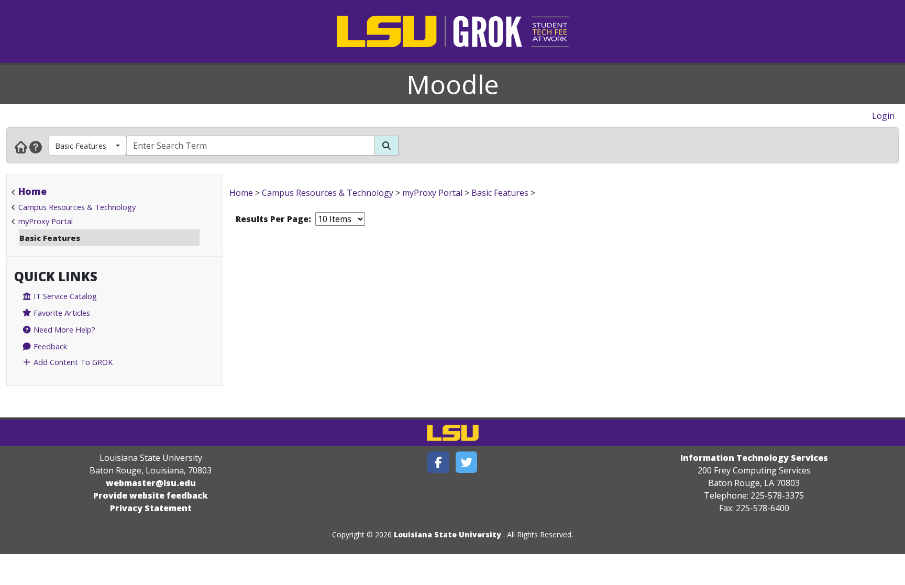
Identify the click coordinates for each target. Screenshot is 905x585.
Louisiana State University (447, 534)
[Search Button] (386, 146)
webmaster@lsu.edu (151, 483)
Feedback (49, 346)
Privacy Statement (151, 508)
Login (883, 116)
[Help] (35, 146)
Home (32, 191)
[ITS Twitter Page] (467, 462)
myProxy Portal (45, 221)
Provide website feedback (150, 495)
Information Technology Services (754, 457)
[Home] (21, 146)
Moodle (452, 84)
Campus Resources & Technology (77, 207)
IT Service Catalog (64, 296)
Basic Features (80, 145)
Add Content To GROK (72, 362)
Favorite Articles (60, 312)
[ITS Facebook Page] (438, 462)
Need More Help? (63, 329)
